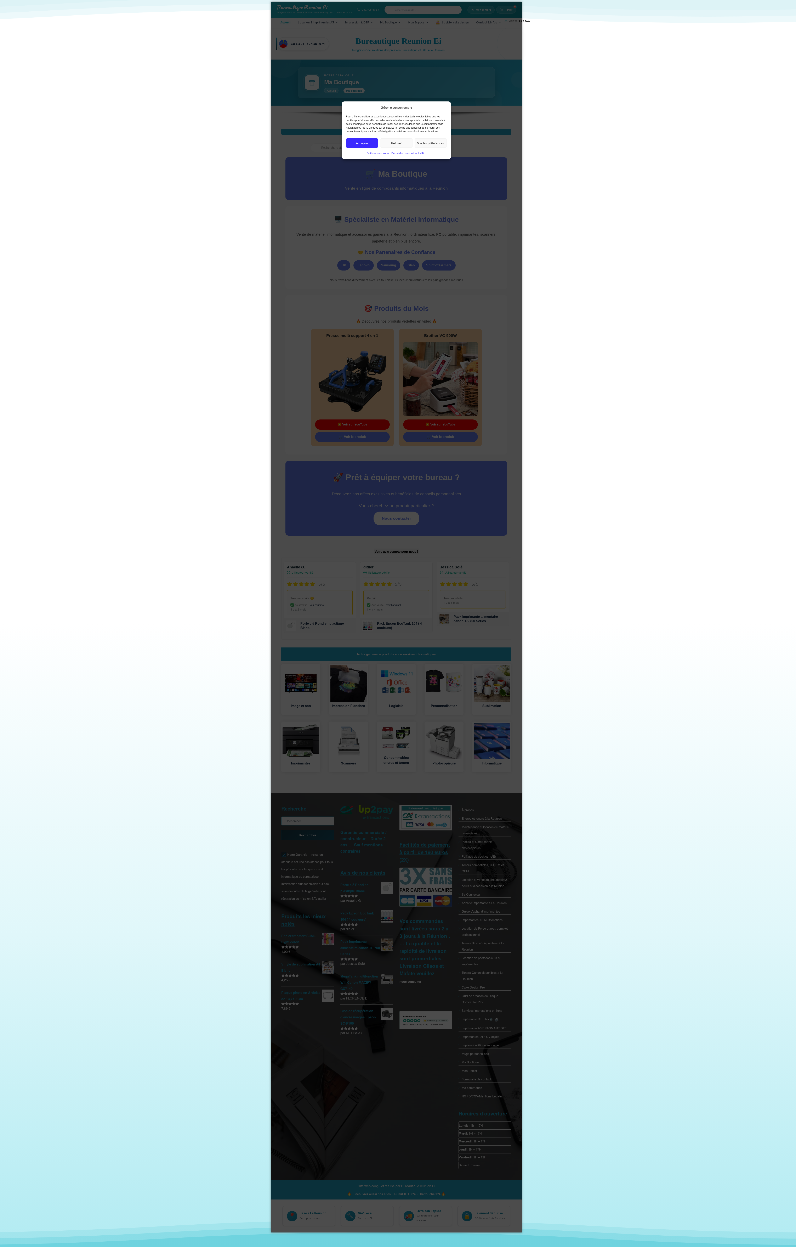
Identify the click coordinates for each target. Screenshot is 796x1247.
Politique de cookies (377, 153)
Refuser (396, 143)
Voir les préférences (430, 143)
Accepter (362, 143)
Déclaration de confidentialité (407, 153)
